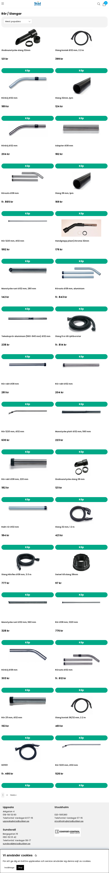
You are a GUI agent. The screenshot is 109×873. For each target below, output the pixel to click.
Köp (27, 213)
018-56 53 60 (9, 814)
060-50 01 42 (9, 837)
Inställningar (9, 868)
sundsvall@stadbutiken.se (16, 843)
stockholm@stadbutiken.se (68, 821)
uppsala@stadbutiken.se (16, 821)
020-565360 (60, 814)
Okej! (20, 868)
